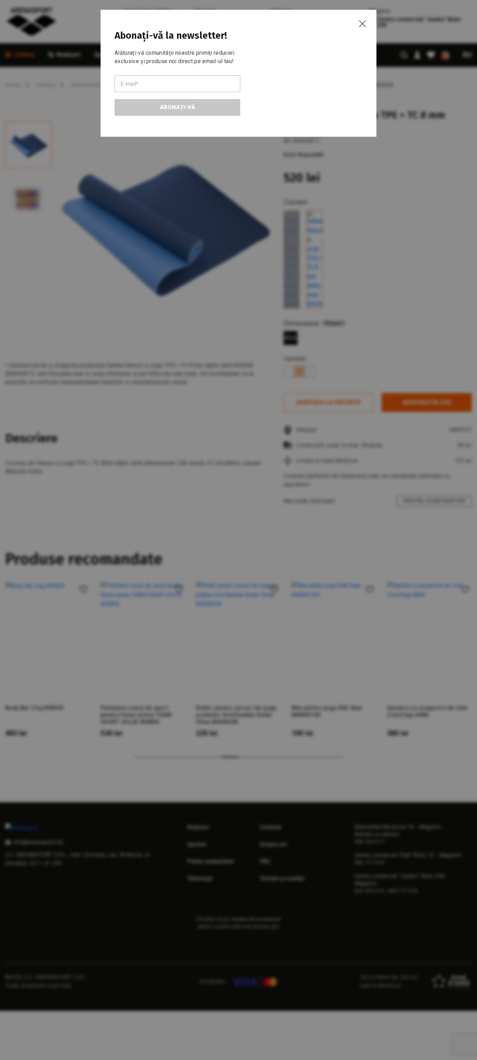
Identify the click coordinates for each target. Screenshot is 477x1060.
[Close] (362, 24)
